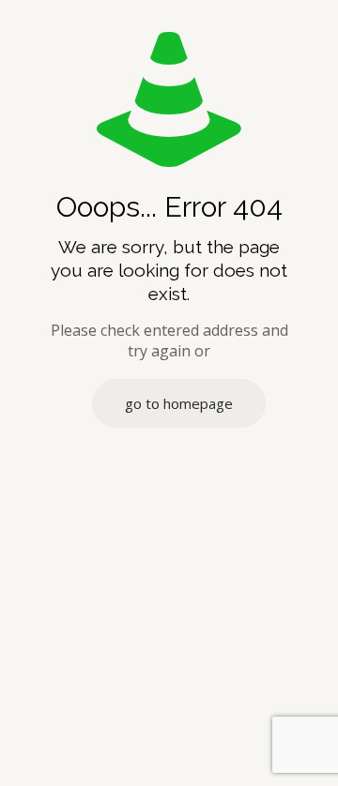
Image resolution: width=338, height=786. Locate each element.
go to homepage (179, 403)
